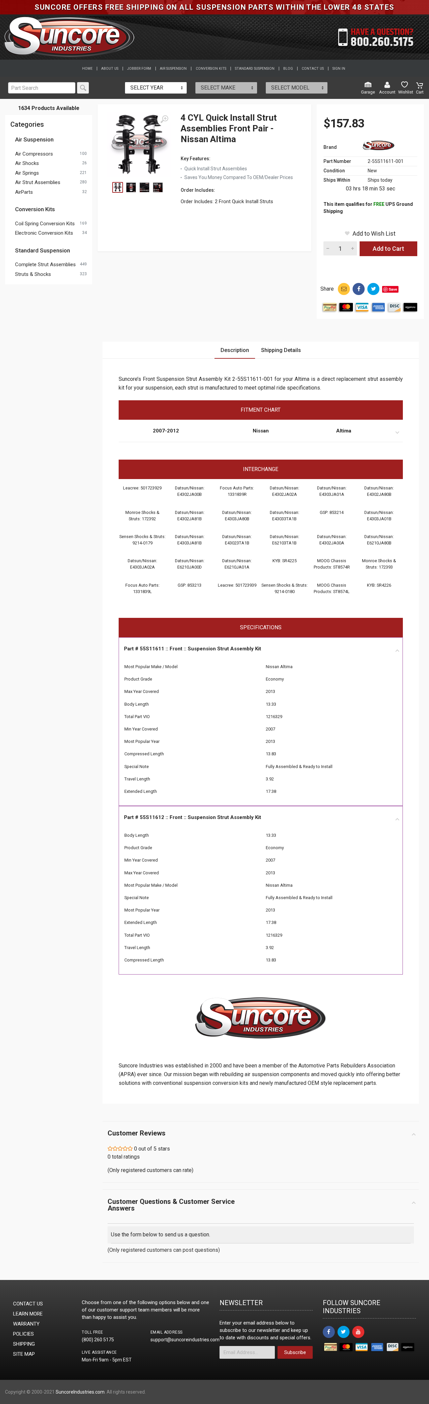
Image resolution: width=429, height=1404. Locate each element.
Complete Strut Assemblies (45, 264)
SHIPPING (24, 1344)
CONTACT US (28, 1304)
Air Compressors (34, 154)
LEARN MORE (28, 1314)
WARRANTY (26, 1324)
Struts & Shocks (33, 274)
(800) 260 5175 (98, 1339)
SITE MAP (24, 1354)
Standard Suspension (42, 250)
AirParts (24, 192)
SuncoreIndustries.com (80, 1392)
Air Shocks (27, 163)
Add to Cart (388, 248)
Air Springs (27, 173)
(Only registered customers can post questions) (164, 1250)
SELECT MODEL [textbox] (290, 87)
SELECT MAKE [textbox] (218, 87)
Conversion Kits (35, 209)
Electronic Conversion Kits (44, 233)
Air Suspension (34, 139)
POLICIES (23, 1334)
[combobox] (156, 88)
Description (235, 350)
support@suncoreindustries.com (185, 1339)
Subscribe (295, 1352)
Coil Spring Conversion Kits (45, 224)
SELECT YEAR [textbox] (146, 87)
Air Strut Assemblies (37, 182)
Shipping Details (281, 350)
